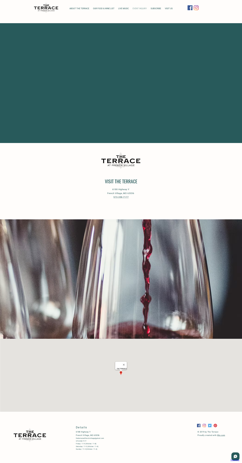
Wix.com (221, 435)
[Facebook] (190, 7)
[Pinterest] (215, 425)
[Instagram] (196, 7)
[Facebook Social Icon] (198, 425)
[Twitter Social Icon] (209, 425)
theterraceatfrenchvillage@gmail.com (90, 438)
